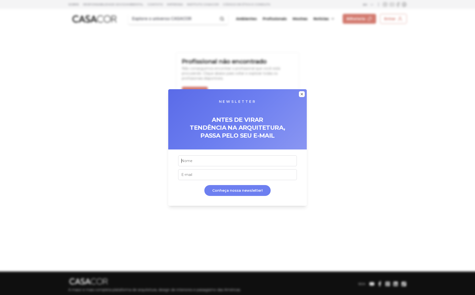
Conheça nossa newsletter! (237, 190)
